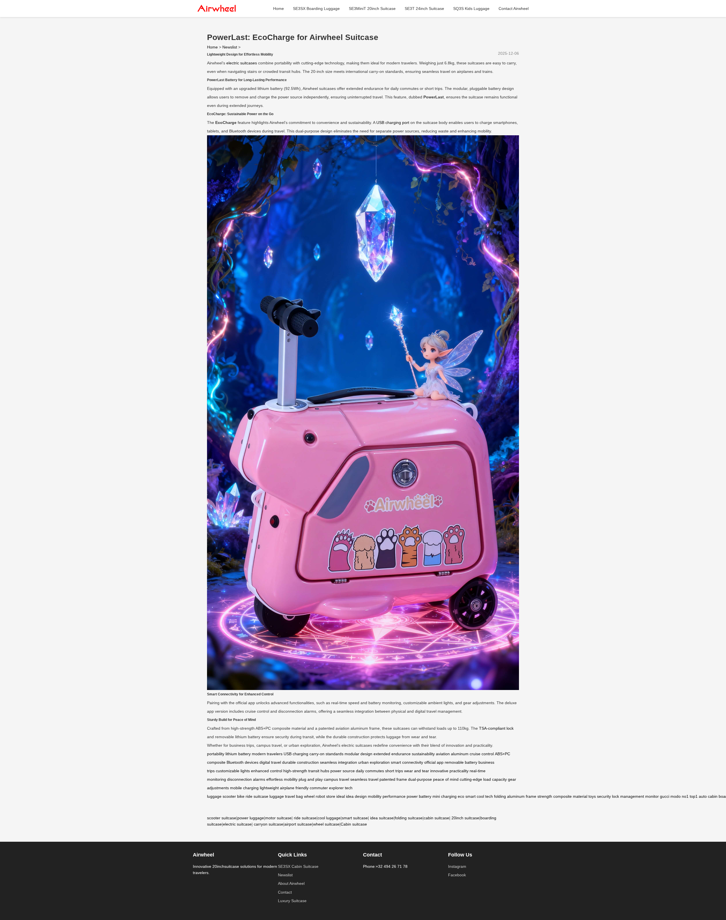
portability (215, 754)
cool (480, 796)
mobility (374, 796)
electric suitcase (237, 824)
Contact (285, 892)
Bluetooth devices (242, 762)
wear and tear (416, 771)
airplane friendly (294, 788)
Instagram (457, 866)
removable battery (461, 762)
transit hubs (318, 771)
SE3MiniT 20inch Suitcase (372, 8)
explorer (336, 788)
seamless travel (364, 779)
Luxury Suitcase (292, 900)
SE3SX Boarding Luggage (316, 8)
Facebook (457, 875)
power (412, 796)
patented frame (393, 779)
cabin (712, 796)
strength (544, 796)
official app (434, 762)
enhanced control (266, 771)
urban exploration (374, 762)
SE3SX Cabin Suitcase (298, 866)
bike (240, 796)
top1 (694, 796)
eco (461, 796)
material (580, 796)
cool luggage (329, 818)
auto (703, 796)
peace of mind (446, 779)
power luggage (250, 818)
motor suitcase (278, 818)
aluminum (516, 796)
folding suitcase (409, 818)
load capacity (495, 779)
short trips (394, 771)
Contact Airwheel (514, 8)
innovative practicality (449, 771)
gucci (664, 796)
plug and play (311, 779)
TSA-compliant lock (496, 728)
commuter (319, 788)
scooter (229, 796)
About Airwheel (291, 883)
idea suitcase (382, 818)
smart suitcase (355, 818)
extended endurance (392, 754)
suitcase (261, 796)
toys (592, 796)
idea (350, 796)
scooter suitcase (221, 818)
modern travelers (267, 754)
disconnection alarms (246, 779)
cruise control (482, 754)
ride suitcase (305, 818)
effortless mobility (281, 779)
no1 (685, 796)
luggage (276, 796)
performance (394, 796)
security (604, 796)
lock (615, 796)
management (632, 796)
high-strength (295, 771)
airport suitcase (298, 824)
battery (425, 796)
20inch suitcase (465, 818)
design (361, 796)
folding (500, 796)
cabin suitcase (436, 818)
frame (531, 796)
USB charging (296, 754)
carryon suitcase (268, 824)
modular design (358, 754)
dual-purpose (420, 779)
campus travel (336, 779)
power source (342, 771)
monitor (652, 796)
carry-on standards (326, 754)
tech (489, 796)
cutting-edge (471, 779)
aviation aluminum (452, 754)
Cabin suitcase (354, 824)
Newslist (229, 47)
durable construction (300, 762)
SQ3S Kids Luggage (471, 8)
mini (436, 796)
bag (299, 796)
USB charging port (392, 122)
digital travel (270, 762)
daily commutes (370, 771)
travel (290, 796)
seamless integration (338, 762)
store (330, 796)
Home (278, 8)
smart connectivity (407, 762)
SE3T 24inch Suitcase (424, 8)
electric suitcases (241, 63)
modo (675, 796)
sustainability (423, 754)
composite (562, 796)
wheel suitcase (326, 824)
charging (449, 796)
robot (320, 796)
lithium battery (238, 754)
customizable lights (233, 771)
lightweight (269, 788)
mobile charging (244, 788)
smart (470, 796)
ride (249, 796)
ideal (340, 796)
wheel (309, 796)
